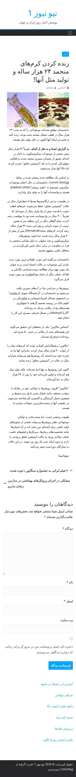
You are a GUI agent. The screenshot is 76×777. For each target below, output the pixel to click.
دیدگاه (68, 528)
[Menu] (70, 33)
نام (70, 582)
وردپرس (52, 769)
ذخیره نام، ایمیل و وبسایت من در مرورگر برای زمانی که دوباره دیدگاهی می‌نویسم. (39, 649)
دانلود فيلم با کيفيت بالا (60, 706)
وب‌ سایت (66, 620)
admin (49, 88)
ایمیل (68, 601)
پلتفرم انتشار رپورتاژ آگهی (58, 740)
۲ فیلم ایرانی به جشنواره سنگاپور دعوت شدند (39, 470)
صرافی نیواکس (64, 695)
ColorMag (66, 769)
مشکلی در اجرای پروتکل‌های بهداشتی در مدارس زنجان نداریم (39, 483)
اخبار (65, 54)
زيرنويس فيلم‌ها (64, 728)
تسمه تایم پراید (64, 717)
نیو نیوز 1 (42, 12)
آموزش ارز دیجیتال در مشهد (57, 684)
